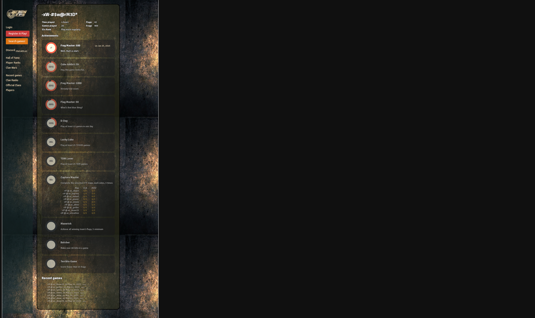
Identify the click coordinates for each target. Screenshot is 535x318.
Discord (16, 50)
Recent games (14, 75)
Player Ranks (13, 62)
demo (84, 284)
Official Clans (13, 85)
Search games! (16, 41)
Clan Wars (11, 67)
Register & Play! (17, 33)
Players (10, 90)
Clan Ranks (12, 80)
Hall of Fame (13, 58)
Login (9, 27)
